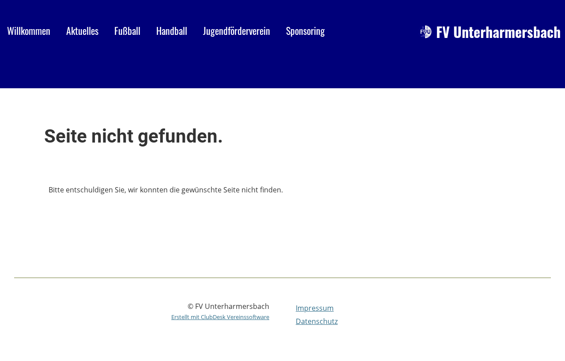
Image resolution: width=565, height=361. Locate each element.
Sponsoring (305, 30)
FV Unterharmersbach (498, 32)
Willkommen (28, 30)
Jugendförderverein (236, 30)
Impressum (315, 308)
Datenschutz (317, 321)
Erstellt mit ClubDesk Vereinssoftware (220, 317)
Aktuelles (82, 30)
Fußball (127, 30)
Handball (171, 30)
